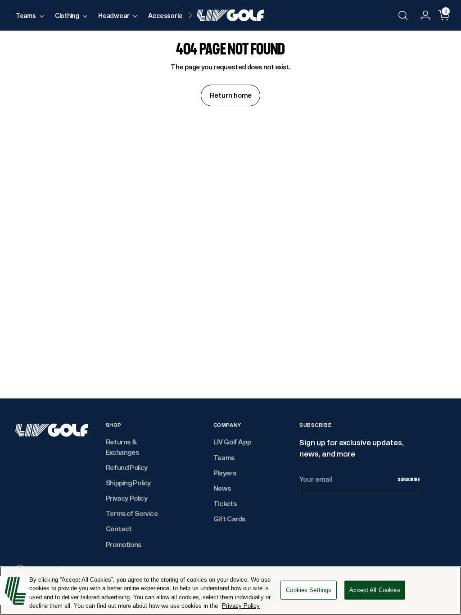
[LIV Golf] (230, 15)
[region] (230, 590)
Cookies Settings (308, 590)
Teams (224, 457)
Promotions (123, 544)
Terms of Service (132, 513)
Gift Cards (229, 519)
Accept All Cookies (374, 590)
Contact (119, 529)
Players (224, 473)
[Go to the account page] (422, 15)
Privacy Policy (127, 498)
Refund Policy (127, 467)
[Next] (190, 15)
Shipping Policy (128, 483)
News (222, 488)
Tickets (224, 503)
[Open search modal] (403, 15)
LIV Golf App (232, 442)
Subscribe (409, 479)
